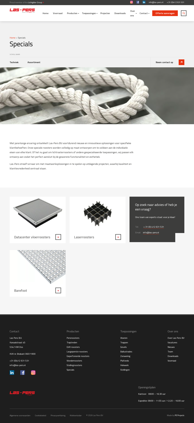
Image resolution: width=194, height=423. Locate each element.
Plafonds (124, 360)
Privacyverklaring (58, 415)
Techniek (14, 62)
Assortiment (34, 62)
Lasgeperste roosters (77, 351)
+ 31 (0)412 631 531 (175, 2)
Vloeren (123, 338)
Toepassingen (89, 13)
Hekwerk (124, 365)
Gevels (123, 347)
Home (45, 13)
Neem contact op (164, 62)
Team (170, 351)
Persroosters (73, 338)
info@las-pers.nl (156, 2)
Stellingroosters (74, 365)
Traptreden (72, 342)
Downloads (120, 13)
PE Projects (179, 415)
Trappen (124, 342)
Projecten (105, 13)
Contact (144, 13)
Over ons (132, 13)
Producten (72, 13)
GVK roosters (73, 347)
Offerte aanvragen (165, 13)
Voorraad (57, 13)
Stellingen (125, 369)
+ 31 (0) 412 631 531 (153, 226)
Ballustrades (126, 351)
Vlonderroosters (74, 360)
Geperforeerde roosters (78, 356)
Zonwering (125, 356)
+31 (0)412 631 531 (19, 360)
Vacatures (172, 342)
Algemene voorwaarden (20, 415)
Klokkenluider (76, 415)
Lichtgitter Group (35, 2)
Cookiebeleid (40, 415)
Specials (70, 369)
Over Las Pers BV (176, 338)
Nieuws (171, 347)
